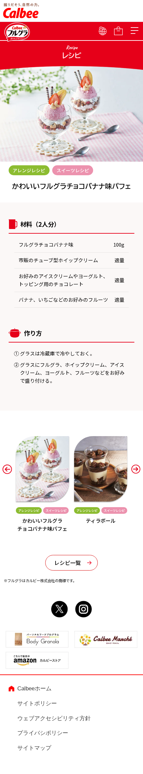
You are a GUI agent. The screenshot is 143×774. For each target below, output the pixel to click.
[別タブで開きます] (59, 612)
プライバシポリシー (42, 733)
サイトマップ (34, 747)
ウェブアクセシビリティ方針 (54, 718)
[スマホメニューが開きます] (134, 30)
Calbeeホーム (34, 688)
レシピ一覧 (67, 563)
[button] (7, 469)
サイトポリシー (37, 703)
